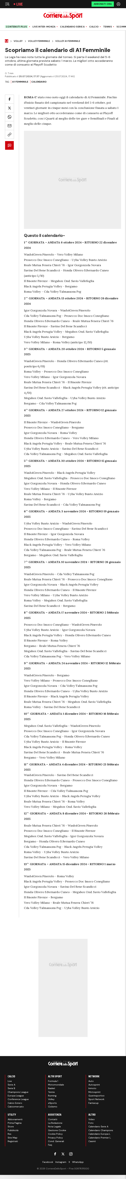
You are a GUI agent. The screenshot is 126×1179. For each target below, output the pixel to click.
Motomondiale (56, 1084)
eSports (52, 1103)
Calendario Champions (100, 1130)
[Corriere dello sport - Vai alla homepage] (62, 15)
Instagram (60, 1162)
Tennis (107, 26)
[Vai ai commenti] (9, 145)
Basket (51, 1088)
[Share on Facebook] (9, 99)
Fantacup (93, 1103)
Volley (18, 41)
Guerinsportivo (96, 1095)
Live (19, 4)
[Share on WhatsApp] (9, 116)
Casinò (92, 1141)
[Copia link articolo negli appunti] (9, 134)
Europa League (16, 1095)
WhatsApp (78, 1162)
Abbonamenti (15, 1119)
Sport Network (96, 1099)
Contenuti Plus (16, 26)
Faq (50, 1144)
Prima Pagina (14, 1122)
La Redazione (55, 1122)
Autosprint (94, 1084)
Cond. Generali (56, 1141)
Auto (91, 1081)
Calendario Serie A (72, 26)
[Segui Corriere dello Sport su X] (63, 1154)
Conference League (18, 1099)
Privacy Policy (55, 1137)
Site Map (12, 1137)
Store (11, 1126)
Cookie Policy (55, 1133)
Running (52, 1095)
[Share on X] (9, 108)
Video (91, 1119)
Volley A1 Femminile (67, 41)
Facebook (47, 1162)
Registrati (13, 1141)
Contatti (52, 1119)
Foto (91, 1122)
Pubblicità (13, 1130)
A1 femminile (20, 81)
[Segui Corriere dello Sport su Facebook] (55, 1154)
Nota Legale (54, 1126)
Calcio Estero (15, 1103)
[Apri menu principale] (7, 4)
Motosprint (94, 1092)
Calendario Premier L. (99, 1137)
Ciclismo (52, 1106)
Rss (9, 1133)
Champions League (18, 1092)
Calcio (94, 26)
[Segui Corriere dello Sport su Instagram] (71, 1154)
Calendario (39, 81)
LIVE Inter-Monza (43, 26)
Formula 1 (53, 1081)
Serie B (11, 1088)
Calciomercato (16, 1106)
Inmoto (92, 1088)
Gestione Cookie (57, 1130)
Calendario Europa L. (99, 1133)
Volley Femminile (39, 41)
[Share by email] (9, 125)
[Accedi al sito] (118, 4)
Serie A (11, 1084)
